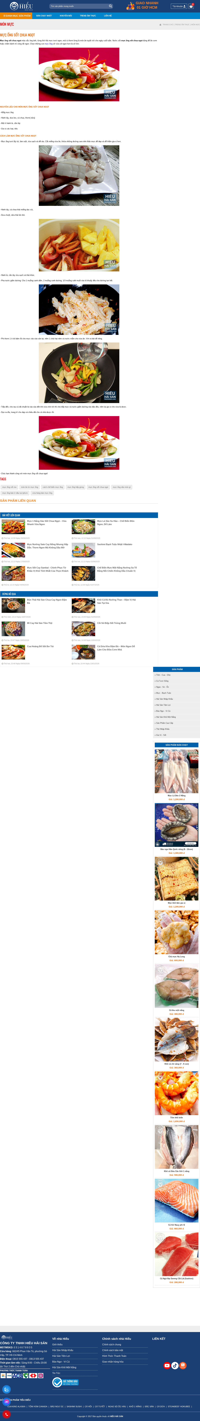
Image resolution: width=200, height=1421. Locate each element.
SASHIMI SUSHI (74, 1406)
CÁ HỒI (88, 1406)
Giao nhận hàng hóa (112, 1361)
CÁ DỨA (161, 1406)
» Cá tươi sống (161, 681)
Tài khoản (177, 6)
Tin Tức (56, 1373)
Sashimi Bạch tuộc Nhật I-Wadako (114, 544)
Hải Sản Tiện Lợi (61, 1356)
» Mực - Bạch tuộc (163, 693)
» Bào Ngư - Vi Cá (162, 711)
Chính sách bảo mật (112, 1350)
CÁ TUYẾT (100, 1406)
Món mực (195, 25)
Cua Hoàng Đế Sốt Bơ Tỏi (40, 646)
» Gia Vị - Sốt (160, 735)
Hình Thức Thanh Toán (114, 1356)
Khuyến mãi (66, 16)
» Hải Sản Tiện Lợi (163, 705)
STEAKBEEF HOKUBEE (179, 1406)
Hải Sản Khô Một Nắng (64, 1367)
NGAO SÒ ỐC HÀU (117, 1406)
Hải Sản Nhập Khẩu (62, 1350)
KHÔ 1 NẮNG (135, 1406)
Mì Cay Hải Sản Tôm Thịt (39, 623)
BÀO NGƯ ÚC (57, 1406)
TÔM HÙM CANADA (37, 1406)
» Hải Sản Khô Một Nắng (165, 717)
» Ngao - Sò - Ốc (162, 687)
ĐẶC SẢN (149, 1406)
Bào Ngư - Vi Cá (61, 1361)
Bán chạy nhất (44, 16)
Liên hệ (108, 16)
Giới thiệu (57, 1344)
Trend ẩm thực (88, 16)
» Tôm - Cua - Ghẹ (162, 675)
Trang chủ (168, 25)
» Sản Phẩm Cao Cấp (164, 723)
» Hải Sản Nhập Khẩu (164, 699)
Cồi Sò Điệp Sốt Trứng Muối (111, 623)
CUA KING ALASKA (16, 1406)
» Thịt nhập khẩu (162, 729)
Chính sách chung (111, 1344)
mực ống (48, 44)
